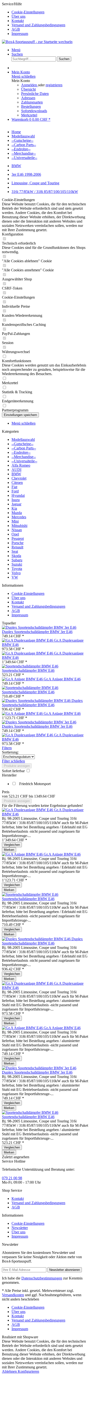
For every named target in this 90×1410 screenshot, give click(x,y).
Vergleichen (12, 845)
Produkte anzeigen (17, 766)
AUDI (16, 470)
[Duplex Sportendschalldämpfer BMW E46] (37, 701)
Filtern (7, 748)
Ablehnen (10, 1371)
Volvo (16, 573)
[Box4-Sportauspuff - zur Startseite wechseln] (37, 42)
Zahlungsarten (32, 102)
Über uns (18, 16)
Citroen (17, 483)
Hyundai (18, 495)
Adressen (28, 98)
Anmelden (29, 85)
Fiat (14, 487)
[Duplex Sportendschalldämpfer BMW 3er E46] (39, 627)
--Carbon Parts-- (24, 448)
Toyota (17, 569)
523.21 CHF (19, 796)
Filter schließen (13, 761)
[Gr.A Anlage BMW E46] (23, 679)
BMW (16, 474)
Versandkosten (13, 1295)
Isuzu (16, 500)
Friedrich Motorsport (35, 784)
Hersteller (9, 775)
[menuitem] (50, 12)
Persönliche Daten (35, 94)
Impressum (20, 34)
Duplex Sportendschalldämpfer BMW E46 (42, 703)
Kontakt (18, 21)
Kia (14, 508)
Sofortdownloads (34, 111)
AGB (16, 29)
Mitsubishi (19, 526)
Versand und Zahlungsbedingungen (38, 25)
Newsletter (20, 1228)
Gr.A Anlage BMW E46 (62, 679)
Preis (5, 792)
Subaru (17, 560)
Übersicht (28, 89)
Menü (16, 50)
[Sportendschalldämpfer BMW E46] (30, 666)
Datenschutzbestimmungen (41, 1278)
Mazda (17, 513)
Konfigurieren (28, 1371)
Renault (17, 547)
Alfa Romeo (21, 465)
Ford (15, 491)
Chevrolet (19, 478)
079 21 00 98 (12, 1178)
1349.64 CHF (44, 796)
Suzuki (17, 564)
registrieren (54, 85)
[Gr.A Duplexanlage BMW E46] (28, 640)
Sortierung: (10, 752)
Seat (15, 551)
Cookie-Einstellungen (28, 12)
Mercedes (19, 517)
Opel (15, 534)
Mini (15, 521)
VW (15, 577)
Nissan (17, 530)
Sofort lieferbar (14, 771)
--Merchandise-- (24, 457)
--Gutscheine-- (22, 444)
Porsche (18, 543)
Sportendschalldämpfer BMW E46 (28, 670)
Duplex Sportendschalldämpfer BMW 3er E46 (37, 632)
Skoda (16, 556)
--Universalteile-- (24, 461)
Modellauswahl (23, 439)
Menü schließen (24, 76)
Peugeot (18, 538)
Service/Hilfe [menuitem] (33, 19)
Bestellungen (31, 106)
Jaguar (16, 504)
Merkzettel (29, 115)
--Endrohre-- (21, 452)
